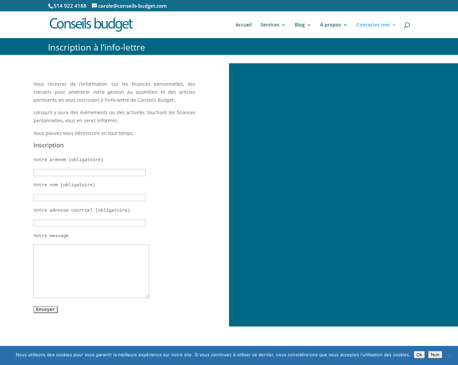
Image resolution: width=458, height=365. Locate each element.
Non (435, 354)
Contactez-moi (373, 25)
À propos (330, 25)
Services (270, 25)
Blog (300, 25)
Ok (419, 354)
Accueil (244, 25)
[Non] (449, 355)
